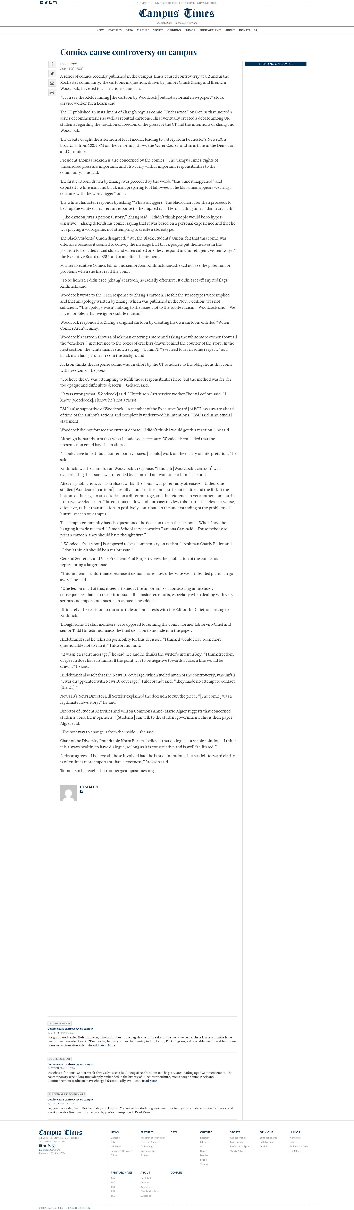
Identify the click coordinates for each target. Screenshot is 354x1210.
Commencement (59, 1023)
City (113, 1142)
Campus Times (177, 13)
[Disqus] (142, 858)
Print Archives (210, 30)
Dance (203, 1151)
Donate (244, 30)
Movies (204, 1155)
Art (201, 1146)
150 (113, 1182)
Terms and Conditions (77, 1208)
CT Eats (204, 1142)
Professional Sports (240, 1146)
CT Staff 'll (90, 787)
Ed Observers (267, 1142)
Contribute (146, 1178)
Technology (147, 1146)
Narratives (295, 1137)
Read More (107, 1045)
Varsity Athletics (238, 1151)
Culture (143, 30)
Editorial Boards (268, 1137)
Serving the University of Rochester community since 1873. (61, 1140)
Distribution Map (150, 1191)
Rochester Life (148, 1151)
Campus (115, 1137)
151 (113, 1187)
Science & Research (121, 1151)
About (230, 30)
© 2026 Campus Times (51, 1208)
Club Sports (236, 1142)
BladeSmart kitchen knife (67, 1094)
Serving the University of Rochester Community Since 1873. (177, 3)
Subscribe (146, 1196)
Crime (114, 1155)
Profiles (145, 1155)
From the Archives (150, 1142)
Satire (293, 1142)
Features (114, 30)
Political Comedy (299, 1146)
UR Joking (295, 1151)
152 (113, 1191)
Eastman (204, 1137)
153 (113, 1196)
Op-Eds (264, 1146)
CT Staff (71, 64)
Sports (158, 30)
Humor (190, 30)
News (100, 30)
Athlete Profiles (238, 1137)
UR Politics (117, 1146)
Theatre (204, 1164)
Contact (145, 1182)
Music (203, 1160)
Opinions (174, 30)
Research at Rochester (153, 1137)
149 (113, 1178)
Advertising (147, 1187)
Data (129, 30)
